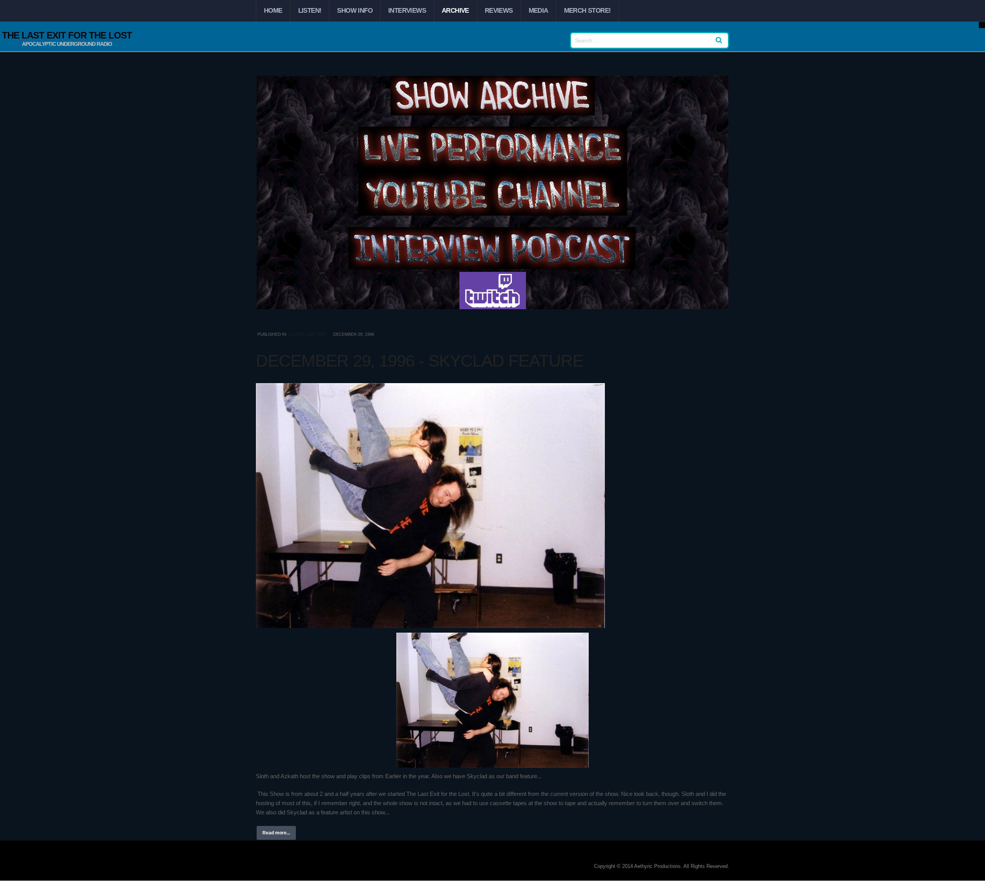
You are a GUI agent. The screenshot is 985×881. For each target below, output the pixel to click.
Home (273, 10)
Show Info (354, 10)
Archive (455, 10)
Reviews (499, 10)
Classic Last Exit (307, 334)
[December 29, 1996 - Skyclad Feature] (492, 505)
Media (538, 10)
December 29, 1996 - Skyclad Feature (419, 360)
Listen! (310, 10)
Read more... (276, 833)
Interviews (407, 10)
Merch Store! (587, 10)
